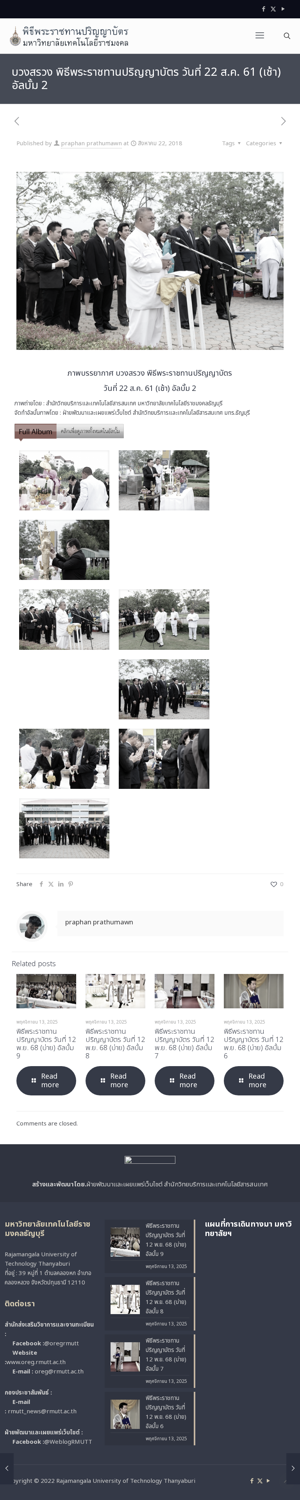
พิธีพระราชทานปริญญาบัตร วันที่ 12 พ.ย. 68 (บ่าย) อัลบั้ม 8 (115, 1043)
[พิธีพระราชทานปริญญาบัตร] (69, 36)
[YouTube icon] (283, 9)
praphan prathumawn (91, 143)
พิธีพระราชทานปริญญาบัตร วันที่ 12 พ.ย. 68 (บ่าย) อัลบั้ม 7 (184, 1043)
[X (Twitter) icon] (273, 9)
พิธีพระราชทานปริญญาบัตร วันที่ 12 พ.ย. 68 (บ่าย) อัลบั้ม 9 (46, 1043)
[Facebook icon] (263, 9)
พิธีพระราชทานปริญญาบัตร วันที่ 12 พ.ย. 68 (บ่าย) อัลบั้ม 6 (253, 1043)
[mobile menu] (259, 36)
